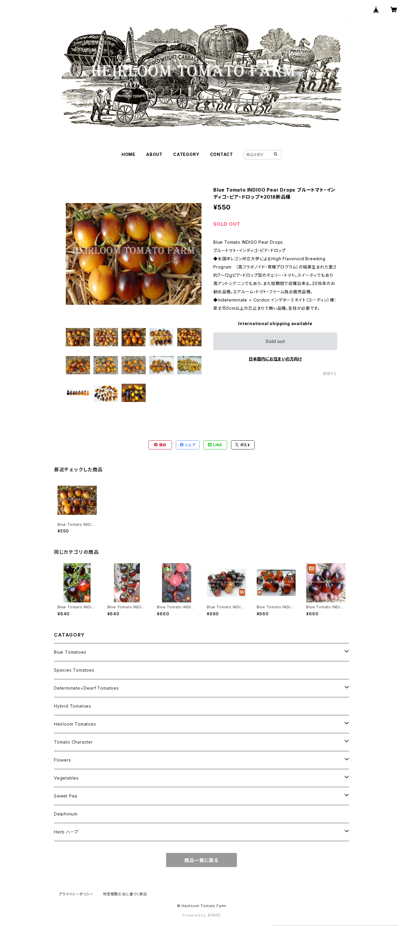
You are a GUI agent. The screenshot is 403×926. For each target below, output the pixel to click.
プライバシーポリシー (76, 894)
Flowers (62, 759)
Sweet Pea (65, 795)
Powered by (195, 915)
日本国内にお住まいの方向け (275, 358)
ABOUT (154, 154)
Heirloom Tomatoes (75, 723)
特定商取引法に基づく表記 (125, 894)
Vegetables (66, 777)
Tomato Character (73, 741)
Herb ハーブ (66, 831)
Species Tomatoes (74, 670)
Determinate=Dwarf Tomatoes (86, 688)
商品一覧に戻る (201, 860)
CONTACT (221, 154)
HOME (128, 154)
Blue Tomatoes (70, 652)
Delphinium (66, 813)
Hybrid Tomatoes (72, 705)
